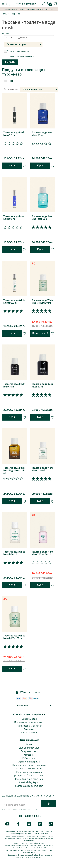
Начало (5, 14)
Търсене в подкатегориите (18, 51)
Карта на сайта (29, 732)
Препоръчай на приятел (29, 768)
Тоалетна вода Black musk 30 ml (13, 385)
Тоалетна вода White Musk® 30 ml (42, 469)
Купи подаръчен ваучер (29, 772)
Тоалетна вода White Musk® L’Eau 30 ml (42, 301)
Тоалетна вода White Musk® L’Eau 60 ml (14, 637)
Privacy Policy (27, 809)
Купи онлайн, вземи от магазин (29, 765)
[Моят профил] (44, 4)
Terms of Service (36, 809)
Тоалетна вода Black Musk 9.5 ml (13, 133)
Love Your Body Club (29, 747)
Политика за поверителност (29, 722)
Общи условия (29, 718)
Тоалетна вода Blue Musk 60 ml (42, 133)
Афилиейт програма (29, 761)
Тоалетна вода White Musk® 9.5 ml (14, 301)
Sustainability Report (29, 782)
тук (40, 857)
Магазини (29, 754)
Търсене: (5, 33)
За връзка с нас (29, 751)
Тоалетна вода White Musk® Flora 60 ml (42, 553)
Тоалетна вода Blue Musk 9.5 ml (13, 217)
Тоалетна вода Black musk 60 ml (42, 385)
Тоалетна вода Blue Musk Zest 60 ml (42, 217)
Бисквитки (29, 729)
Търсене (16, 13)
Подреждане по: (11, 89)
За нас (29, 744)
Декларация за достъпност (29, 785)
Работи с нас (29, 758)
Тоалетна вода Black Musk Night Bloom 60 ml (14, 470)
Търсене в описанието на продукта (21, 56)
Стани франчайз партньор (29, 778)
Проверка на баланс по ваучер (29, 775)
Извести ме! (40, 333)
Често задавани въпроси (29, 725)
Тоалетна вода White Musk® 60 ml (14, 553)
